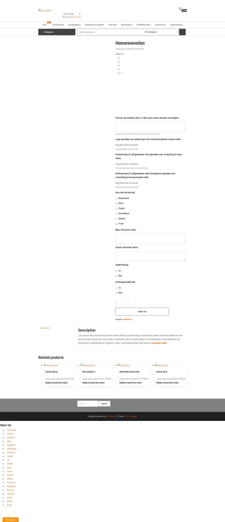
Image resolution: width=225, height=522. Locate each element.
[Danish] (68, 3)
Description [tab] (45, 328)
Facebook (11, 430)
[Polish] (76, 7)
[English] (74, 3)
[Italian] (68, 7)
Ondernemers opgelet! (94, 25)
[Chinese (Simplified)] (66, 3)
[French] (79, 3)
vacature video (159, 343)
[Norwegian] (74, 7)
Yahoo (9, 471)
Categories (48, 32)
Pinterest (11, 452)
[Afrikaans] (63, 3)
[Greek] (63, 7)
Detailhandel (127, 319)
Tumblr (10, 456)
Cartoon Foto (160, 25)
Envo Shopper (131, 416)
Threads (10, 493)
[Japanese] (71, 7)
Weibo (10, 478)
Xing (9, 467)
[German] (81, 3)
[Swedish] (81, 7)
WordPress (111, 416)
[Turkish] (63, 11)
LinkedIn (11, 437)
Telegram (11, 445)
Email (9, 505)
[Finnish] (76, 3)
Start (46, 24)
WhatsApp (11, 448)
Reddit (10, 463)
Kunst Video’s (126, 25)
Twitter (10, 433)
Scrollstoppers (74, 25)
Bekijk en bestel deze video (56, 383)
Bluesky (10, 490)
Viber (9, 441)
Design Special (176, 25)
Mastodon (11, 486)
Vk (8, 460)
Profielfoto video (144, 25)
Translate (78, 17)
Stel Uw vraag (58, 25)
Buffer (9, 501)
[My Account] (175, 10)
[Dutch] (71, 3)
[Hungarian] (66, 7)
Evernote (11, 482)
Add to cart (142, 312)
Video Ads (112, 25)
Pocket (10, 475)
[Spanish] (79, 7)
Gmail (9, 497)
